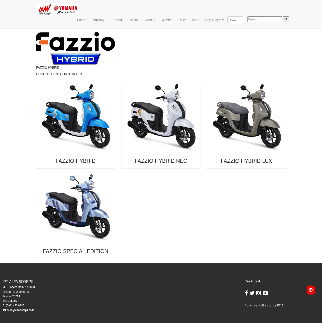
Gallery (166, 19)
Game (149, 19)
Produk (118, 19)
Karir (195, 19)
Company (98, 19)
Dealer (181, 19)
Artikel (134, 19)
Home (81, 19)
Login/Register (214, 19)
